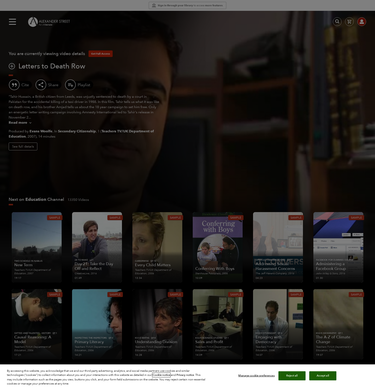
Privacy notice (185, 375)
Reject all (292, 376)
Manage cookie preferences (256, 376)
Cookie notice (161, 375)
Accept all (323, 376)
